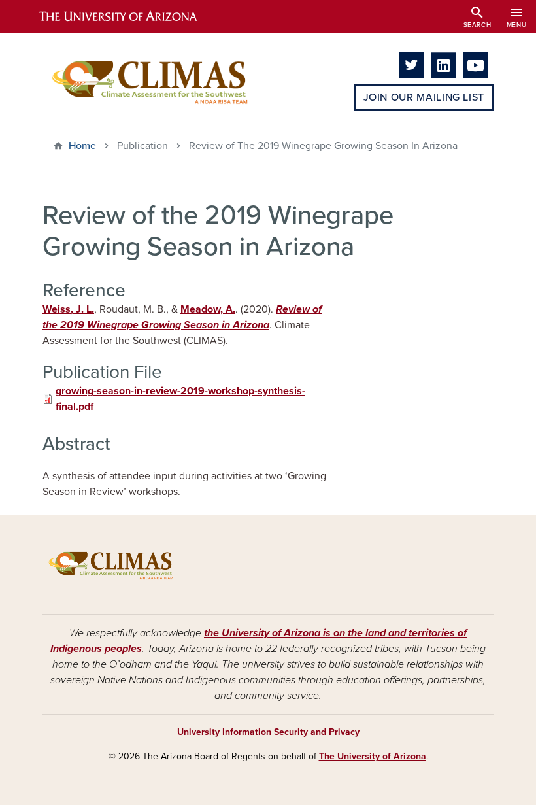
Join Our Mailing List (423, 97)
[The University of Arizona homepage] (129, 16)
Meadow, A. (207, 309)
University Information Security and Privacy (268, 732)
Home (82, 145)
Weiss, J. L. (68, 309)
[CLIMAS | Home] (150, 81)
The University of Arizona (372, 756)
